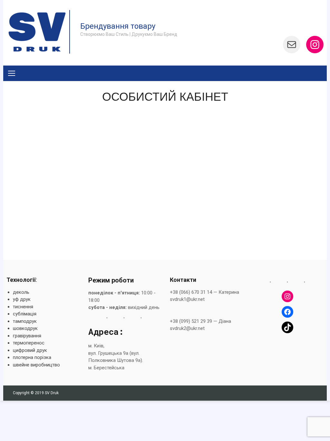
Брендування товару (117, 26)
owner (95, 122)
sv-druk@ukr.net (186, 191)
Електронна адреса (203, 179)
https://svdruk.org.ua (90, 232)
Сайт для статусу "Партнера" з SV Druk (125, 220)
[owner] (44, 109)
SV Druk (52, 393)
